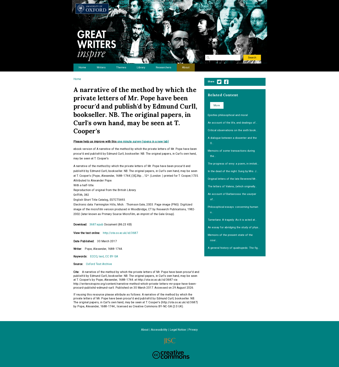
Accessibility (159, 329)
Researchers (163, 67)
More (217, 105)
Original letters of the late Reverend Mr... (232, 178)
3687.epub (96, 224)
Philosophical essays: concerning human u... (233, 209)
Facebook (226, 82)
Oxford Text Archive (99, 264)
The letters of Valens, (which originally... (232, 186)
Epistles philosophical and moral (228, 115)
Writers (101, 67)
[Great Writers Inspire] (92, 8)
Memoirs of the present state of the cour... (230, 237)
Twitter (219, 82)
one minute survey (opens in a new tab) (143, 141)
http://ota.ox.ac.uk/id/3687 (120, 233)
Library (141, 67)
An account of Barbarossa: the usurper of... (232, 196)
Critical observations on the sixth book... (233, 130)
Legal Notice (178, 329)
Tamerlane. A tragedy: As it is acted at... (232, 219)
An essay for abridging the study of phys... (234, 227)
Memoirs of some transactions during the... (231, 153)
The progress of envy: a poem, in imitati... (233, 163)
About (185, 67)
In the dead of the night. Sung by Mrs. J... (233, 171)
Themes (121, 67)
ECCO (93, 256)
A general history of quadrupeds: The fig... (234, 247)
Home (82, 67)
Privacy (193, 329)
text (101, 256)
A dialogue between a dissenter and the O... (232, 140)
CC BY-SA (111, 256)
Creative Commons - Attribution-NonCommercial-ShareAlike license (170, 354)
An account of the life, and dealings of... (232, 122)
